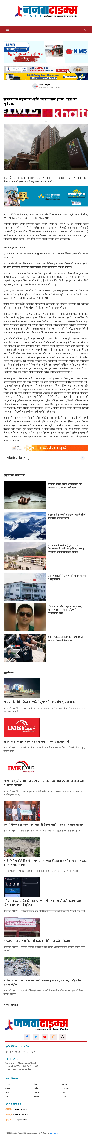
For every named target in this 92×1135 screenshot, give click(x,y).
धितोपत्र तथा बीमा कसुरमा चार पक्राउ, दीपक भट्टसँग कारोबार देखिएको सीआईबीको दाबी (65, 610)
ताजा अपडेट (11, 1005)
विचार (35, 1084)
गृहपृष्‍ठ (7, 1084)
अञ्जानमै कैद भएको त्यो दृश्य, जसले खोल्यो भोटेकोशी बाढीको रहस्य (67, 517)
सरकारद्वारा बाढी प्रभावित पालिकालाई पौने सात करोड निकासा (37, 941)
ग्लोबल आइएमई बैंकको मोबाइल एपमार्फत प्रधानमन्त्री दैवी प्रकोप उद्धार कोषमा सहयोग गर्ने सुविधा (42, 903)
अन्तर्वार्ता (65, 1084)
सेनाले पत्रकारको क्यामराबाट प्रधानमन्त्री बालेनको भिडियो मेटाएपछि (65, 639)
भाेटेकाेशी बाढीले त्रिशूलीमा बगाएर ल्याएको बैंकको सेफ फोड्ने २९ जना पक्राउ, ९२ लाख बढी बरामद (45, 863)
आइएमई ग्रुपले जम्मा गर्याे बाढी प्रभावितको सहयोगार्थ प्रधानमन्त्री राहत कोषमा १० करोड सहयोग (45, 783)
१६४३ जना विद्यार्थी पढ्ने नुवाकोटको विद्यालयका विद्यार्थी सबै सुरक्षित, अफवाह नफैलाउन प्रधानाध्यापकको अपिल (66, 548)
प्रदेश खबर (65, 1088)
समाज (7, 1097)
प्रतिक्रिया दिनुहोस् (18, 458)
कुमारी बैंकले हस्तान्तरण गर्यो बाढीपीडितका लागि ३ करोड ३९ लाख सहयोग (44, 825)
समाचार (7, 1088)
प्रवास (63, 1093)
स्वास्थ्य (7, 1093)
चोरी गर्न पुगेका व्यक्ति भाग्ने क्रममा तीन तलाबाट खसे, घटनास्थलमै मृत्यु (65, 486)
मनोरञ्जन (65, 1097)
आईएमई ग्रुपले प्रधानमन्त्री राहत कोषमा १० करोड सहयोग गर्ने (36, 742)
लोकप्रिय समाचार (14, 476)
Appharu (54, 1133)
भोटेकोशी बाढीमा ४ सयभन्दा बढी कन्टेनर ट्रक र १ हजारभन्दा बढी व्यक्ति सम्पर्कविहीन (43, 983)
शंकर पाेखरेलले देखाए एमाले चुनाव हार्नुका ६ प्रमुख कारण (67, 578)
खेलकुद (36, 1097)
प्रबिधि (36, 1088)
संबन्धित (8, 674)
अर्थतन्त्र (36, 1093)
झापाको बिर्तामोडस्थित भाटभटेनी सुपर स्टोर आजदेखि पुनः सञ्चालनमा (41, 702)
